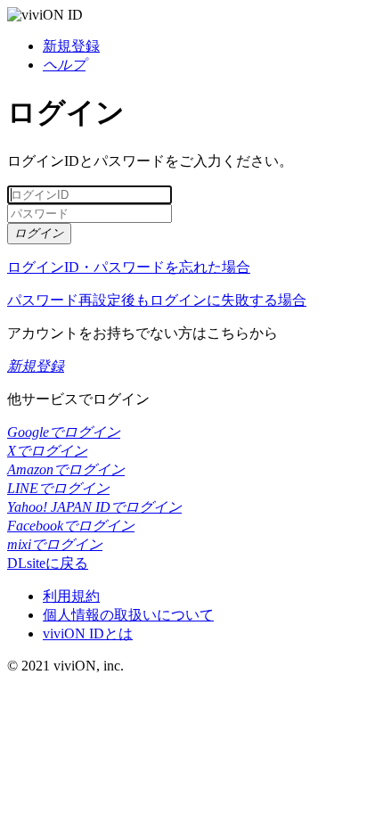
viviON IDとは (88, 633)
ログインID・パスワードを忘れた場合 (128, 267)
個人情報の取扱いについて (128, 614)
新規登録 (71, 45)
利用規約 (71, 596)
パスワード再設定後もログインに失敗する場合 (156, 300)
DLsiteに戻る (47, 563)
